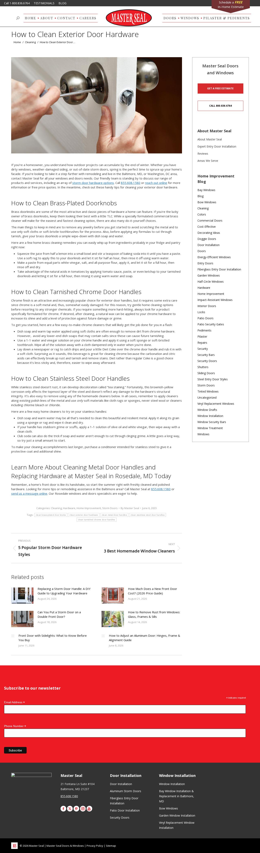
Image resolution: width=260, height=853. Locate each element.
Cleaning (56, 508)
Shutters (202, 367)
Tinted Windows (208, 391)
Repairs (202, 342)
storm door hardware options (93, 183)
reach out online (156, 183)
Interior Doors (206, 306)
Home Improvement (89, 508)
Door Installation (208, 245)
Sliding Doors (206, 373)
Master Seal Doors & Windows (65, 846)
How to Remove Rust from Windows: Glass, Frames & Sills (154, 614)
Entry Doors (205, 263)
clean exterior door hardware (83, 515)
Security (202, 349)
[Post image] (22, 595)
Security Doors (207, 361)
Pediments (204, 330)
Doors (201, 251)
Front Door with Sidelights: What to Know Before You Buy (52, 637)
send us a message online (29, 493)
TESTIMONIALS (44, 3)
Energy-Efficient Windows (214, 257)
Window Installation (210, 416)
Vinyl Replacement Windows (215, 404)
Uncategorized (207, 397)
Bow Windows (206, 202)
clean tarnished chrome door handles (96, 519)
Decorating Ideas (208, 233)
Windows (203, 434)
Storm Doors (110, 508)
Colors (201, 214)
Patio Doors (205, 318)
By (130, 508)
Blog (200, 196)
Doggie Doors (206, 239)
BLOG (62, 3)
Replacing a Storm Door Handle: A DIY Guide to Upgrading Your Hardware (64, 591)
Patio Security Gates (210, 324)
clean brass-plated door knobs (51, 515)
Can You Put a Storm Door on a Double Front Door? (59, 614)
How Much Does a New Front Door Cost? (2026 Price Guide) (152, 591)
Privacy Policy (95, 846)
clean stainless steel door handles (148, 515)
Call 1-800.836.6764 (17, 3)
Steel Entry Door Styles (212, 379)
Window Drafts (207, 410)
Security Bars (206, 355)
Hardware (69, 508)
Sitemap (111, 846)
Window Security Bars (211, 422)
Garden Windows (208, 275)
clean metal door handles (114, 515)
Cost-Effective (206, 227)
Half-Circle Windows (210, 281)
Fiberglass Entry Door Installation (219, 269)
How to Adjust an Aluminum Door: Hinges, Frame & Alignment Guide (144, 637)
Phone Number (15, 726)
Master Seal (36, 846)
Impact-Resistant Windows (215, 300)
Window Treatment (210, 428)
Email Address (14, 702)
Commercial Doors (209, 220)
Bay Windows (206, 190)
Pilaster (202, 336)
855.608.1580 (130, 183)
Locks (201, 312)
